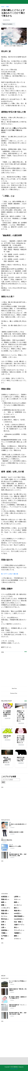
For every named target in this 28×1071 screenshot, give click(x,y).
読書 (10, 852)
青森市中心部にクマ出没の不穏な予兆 (20, 759)
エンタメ (11, 830)
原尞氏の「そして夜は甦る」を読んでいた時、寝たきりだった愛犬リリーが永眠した (20, 716)
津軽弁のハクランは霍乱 (15, 846)
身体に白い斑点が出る (6, 840)
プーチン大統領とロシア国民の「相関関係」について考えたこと (20, 739)
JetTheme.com (14, 1068)
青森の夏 (11, 844)
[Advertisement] (14, 668)
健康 (10, 822)
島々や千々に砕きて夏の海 (9, 574)
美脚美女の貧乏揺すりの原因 (16, 832)
